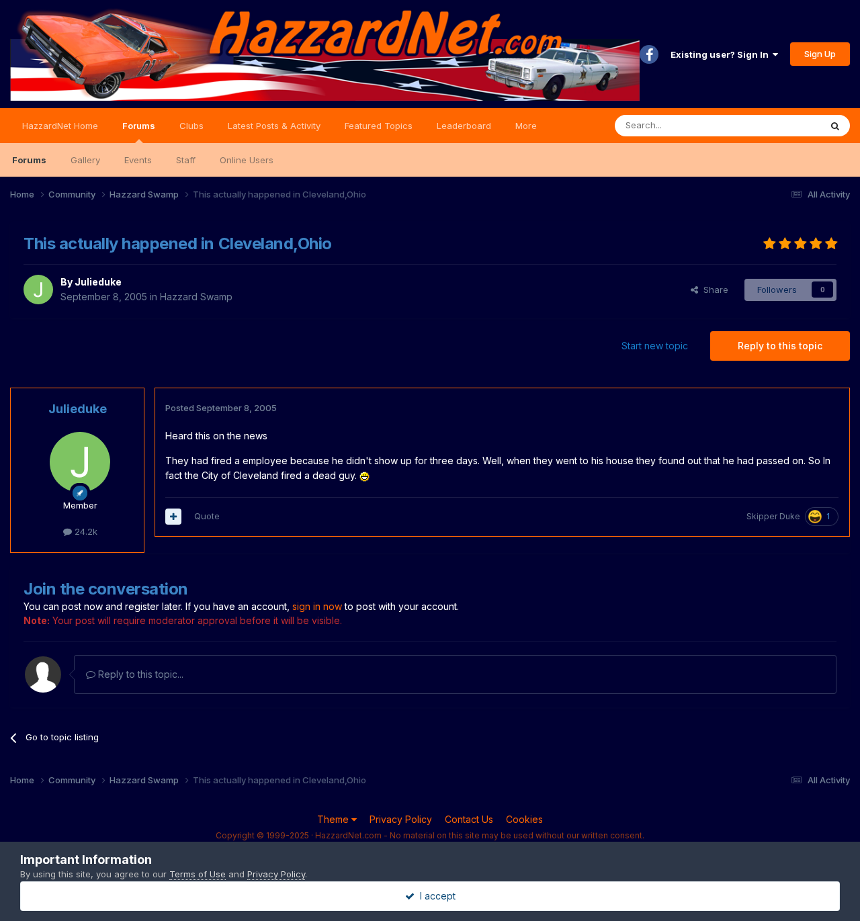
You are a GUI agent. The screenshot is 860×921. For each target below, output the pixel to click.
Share (713, 289)
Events (138, 160)
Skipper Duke (773, 516)
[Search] (835, 125)
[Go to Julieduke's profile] (38, 289)
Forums (138, 125)
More (526, 125)
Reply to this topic (780, 345)
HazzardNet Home (60, 125)
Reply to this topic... (139, 674)
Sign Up (820, 53)
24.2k (84, 531)
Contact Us (469, 819)
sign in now (317, 606)
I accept (435, 896)
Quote (207, 516)
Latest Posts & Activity (274, 125)
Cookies (524, 819)
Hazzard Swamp (196, 296)
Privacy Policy (401, 819)
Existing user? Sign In (722, 54)
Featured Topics (379, 125)
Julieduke (98, 282)
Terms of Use (197, 874)
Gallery (85, 160)
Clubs (191, 125)
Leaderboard (464, 125)
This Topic (781, 125)
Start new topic (654, 345)
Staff (186, 160)
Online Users (246, 160)
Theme (334, 819)
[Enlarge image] (364, 475)
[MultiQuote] (173, 517)
